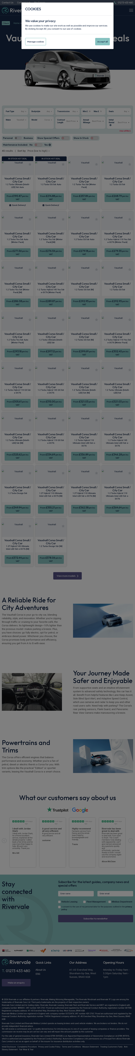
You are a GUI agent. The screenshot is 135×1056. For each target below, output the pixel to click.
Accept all (102, 41)
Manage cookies (35, 41)
